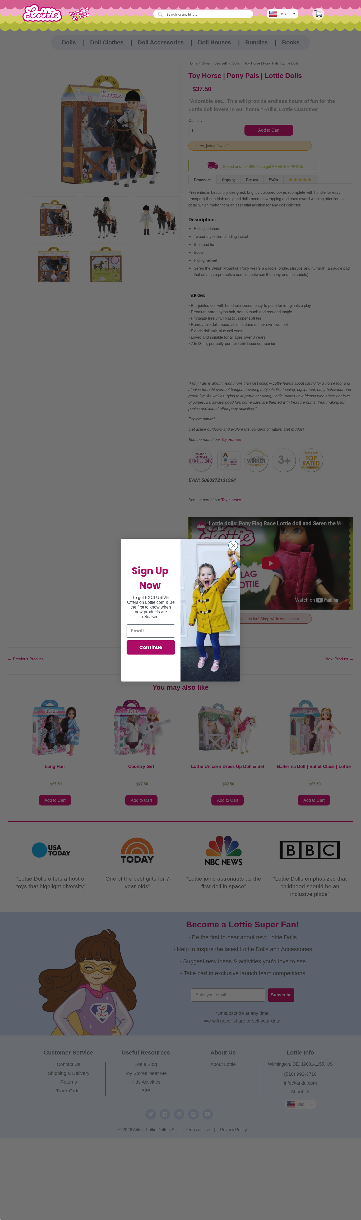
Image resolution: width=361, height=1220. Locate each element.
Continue (150, 647)
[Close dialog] (233, 545)
